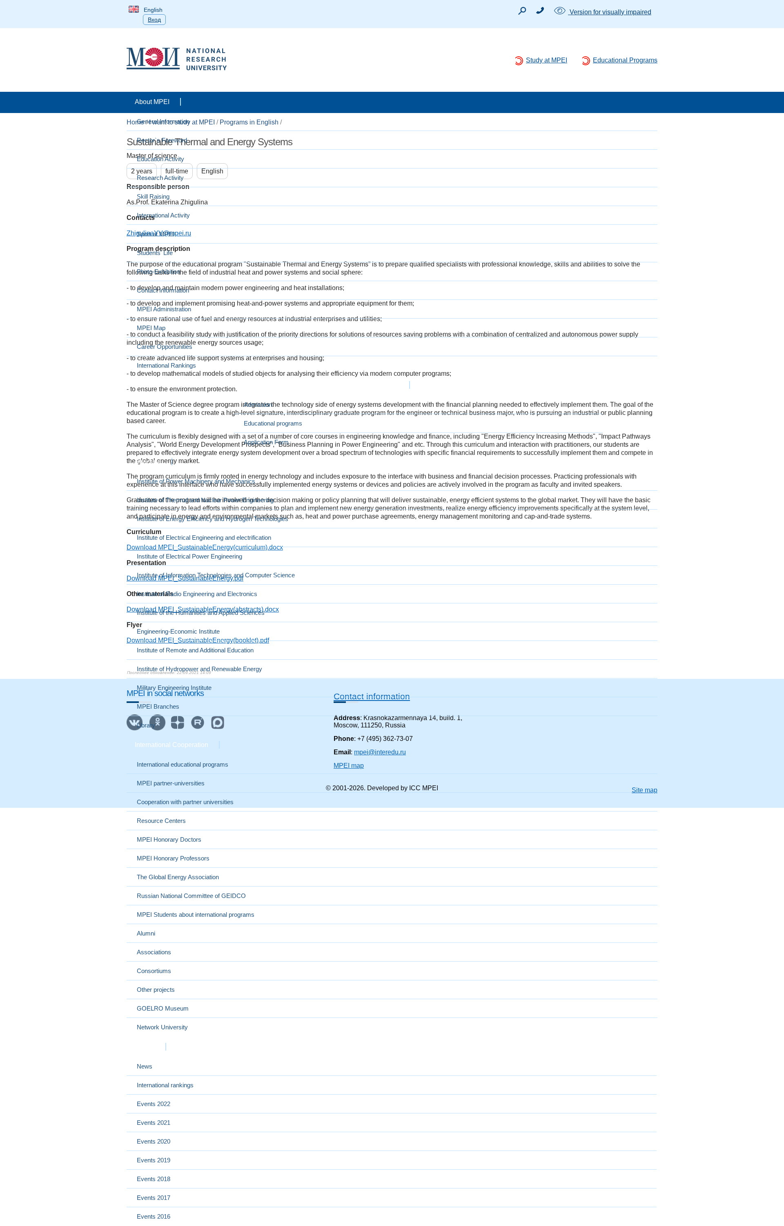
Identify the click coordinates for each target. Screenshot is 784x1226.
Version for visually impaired (609, 12)
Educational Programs (625, 60)
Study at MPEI (546, 60)
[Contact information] (540, 11)
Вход (154, 19)
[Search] (522, 12)
